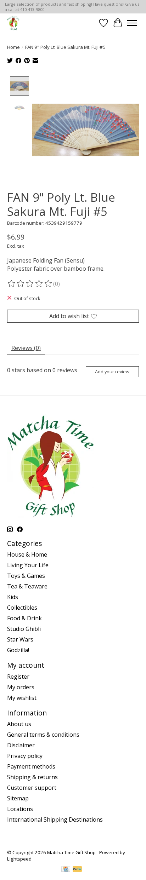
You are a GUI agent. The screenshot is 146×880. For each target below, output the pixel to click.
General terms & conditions (43, 734)
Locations (20, 809)
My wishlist (21, 698)
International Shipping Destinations (55, 819)
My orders (20, 687)
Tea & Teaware (27, 586)
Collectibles (22, 607)
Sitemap (18, 798)
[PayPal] (77, 869)
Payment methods (31, 766)
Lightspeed (19, 859)
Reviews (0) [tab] (26, 348)
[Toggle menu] (132, 23)
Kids (12, 597)
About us (19, 724)
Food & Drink (24, 618)
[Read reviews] (30, 284)
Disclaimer (21, 745)
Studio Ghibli (24, 629)
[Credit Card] (65, 869)
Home (13, 47)
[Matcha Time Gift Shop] (13, 23)
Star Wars (20, 639)
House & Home (27, 554)
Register (18, 676)
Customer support (31, 788)
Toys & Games (26, 576)
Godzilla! (18, 650)
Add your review (112, 371)
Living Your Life (28, 565)
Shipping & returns (32, 777)
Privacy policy (25, 756)
